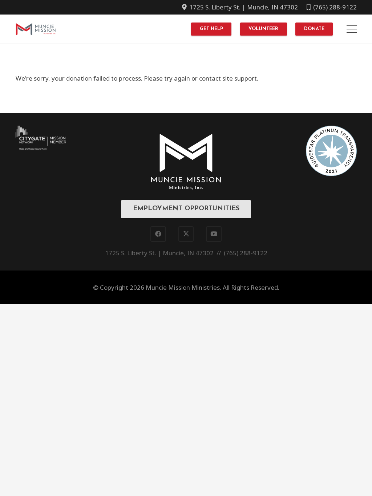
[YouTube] (214, 234)
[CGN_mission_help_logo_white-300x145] (41, 138)
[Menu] (351, 29)
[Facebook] (158, 234)
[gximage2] (331, 151)
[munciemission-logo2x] (36, 29)
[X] (186, 234)
